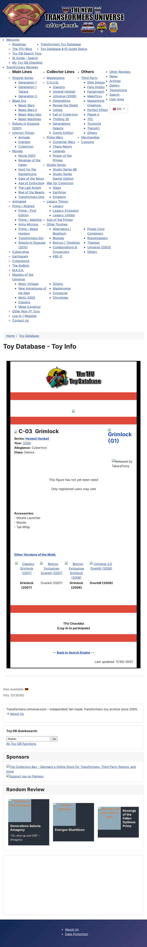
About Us (17, 714)
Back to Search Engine (73, 652)
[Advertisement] (73, 885)
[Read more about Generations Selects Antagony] (19, 810)
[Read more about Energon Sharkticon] (64, 814)
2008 (27, 443)
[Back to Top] (142, 942)
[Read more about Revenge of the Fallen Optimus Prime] (109, 818)
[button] (22, 71)
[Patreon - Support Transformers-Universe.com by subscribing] (24, 776)
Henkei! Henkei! (37, 438)
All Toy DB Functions (21, 744)
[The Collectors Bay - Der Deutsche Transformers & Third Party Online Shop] (73, 769)
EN (119, 109)
